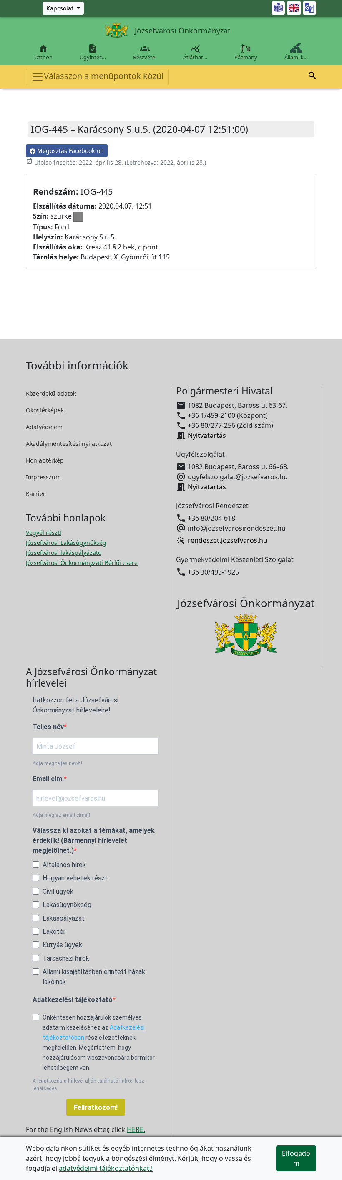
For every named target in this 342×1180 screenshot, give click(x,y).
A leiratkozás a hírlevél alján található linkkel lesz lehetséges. (88, 1084)
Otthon (43, 52)
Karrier (35, 494)
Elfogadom (296, 1158)
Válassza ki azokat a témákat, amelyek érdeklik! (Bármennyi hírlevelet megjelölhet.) (94, 840)
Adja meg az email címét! (61, 815)
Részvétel (144, 52)
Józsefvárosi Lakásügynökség (66, 543)
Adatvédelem (44, 427)
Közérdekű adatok (51, 393)
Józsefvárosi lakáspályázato (63, 553)
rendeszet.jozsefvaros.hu (227, 540)
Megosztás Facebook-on (69, 151)
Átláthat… (195, 52)
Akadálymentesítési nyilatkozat (69, 444)
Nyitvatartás (207, 435)
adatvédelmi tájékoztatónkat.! (106, 1168)
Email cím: (48, 779)
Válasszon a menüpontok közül (103, 75)
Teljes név (48, 727)
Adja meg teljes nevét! (57, 763)
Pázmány (245, 57)
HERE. (136, 1129)
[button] (312, 77)
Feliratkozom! (96, 1107)
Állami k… (296, 57)
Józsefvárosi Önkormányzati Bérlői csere (82, 563)
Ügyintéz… (93, 52)
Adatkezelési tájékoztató (73, 1000)
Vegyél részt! (43, 533)
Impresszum (43, 477)
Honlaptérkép (45, 460)
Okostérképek (45, 410)
